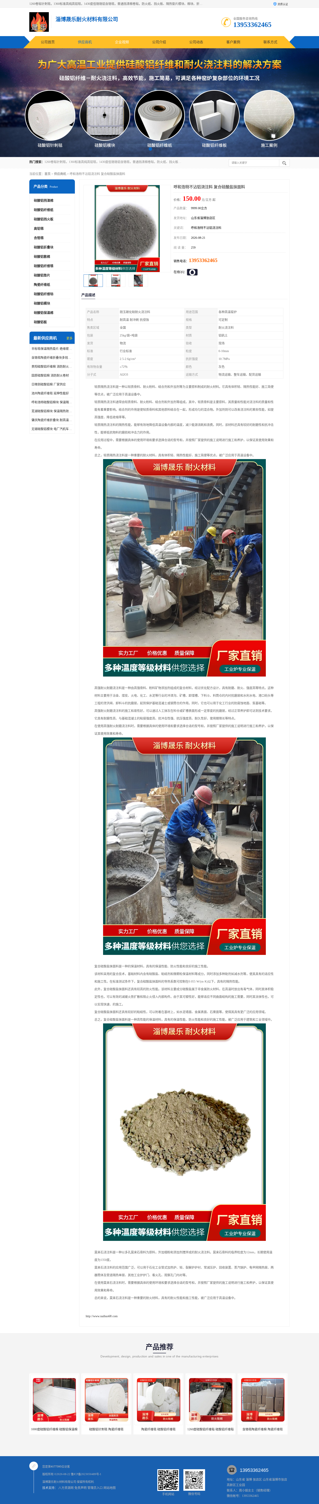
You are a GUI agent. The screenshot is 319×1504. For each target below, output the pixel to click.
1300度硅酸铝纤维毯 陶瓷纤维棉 (262, 1429)
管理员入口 (95, 1487)
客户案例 (233, 42)
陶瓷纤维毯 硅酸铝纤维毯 (106, 1429)
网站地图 (110, 1487)
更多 (69, 338)
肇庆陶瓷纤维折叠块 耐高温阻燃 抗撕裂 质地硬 (52, 420)
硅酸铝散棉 (42, 256)
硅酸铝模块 (42, 303)
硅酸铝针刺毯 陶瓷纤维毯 (54, 1429)
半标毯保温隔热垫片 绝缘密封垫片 (52, 348)
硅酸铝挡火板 (43, 219)
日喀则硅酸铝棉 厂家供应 (48, 384)
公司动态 (196, 42)
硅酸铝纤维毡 (43, 294)
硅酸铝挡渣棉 (43, 200)
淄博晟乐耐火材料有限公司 (59, 1481)
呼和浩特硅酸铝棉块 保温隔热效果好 (52, 402)
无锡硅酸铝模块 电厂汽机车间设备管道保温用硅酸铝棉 (52, 429)
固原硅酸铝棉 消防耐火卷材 (50, 375)
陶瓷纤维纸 (42, 284)
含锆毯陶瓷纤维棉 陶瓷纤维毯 (210, 1429)
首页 (47, 173)
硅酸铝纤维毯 (43, 266)
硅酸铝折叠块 (43, 247)
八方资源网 (66, 1487)
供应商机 (85, 42)
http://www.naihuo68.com (102, 1316)
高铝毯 (39, 228)
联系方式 (270, 42)
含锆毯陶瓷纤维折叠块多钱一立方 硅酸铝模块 (52, 357)
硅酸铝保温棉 (43, 312)
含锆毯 (39, 238)
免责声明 (80, 1487)
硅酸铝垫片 (42, 275)
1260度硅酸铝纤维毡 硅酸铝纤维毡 (158, 1429)
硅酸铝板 (40, 322)
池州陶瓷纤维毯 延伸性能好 (50, 393)
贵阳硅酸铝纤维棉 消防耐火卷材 (52, 366)
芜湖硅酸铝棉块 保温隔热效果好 (52, 411)
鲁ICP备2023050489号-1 (86, 1474)
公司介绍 (159, 42)
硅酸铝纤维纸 (43, 210)
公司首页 (48, 42)
